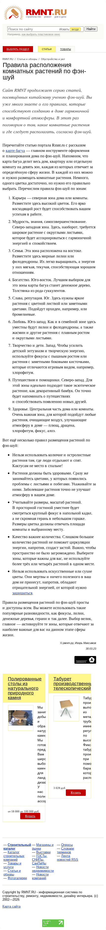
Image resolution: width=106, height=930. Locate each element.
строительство (33, 17)
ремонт (48, 17)
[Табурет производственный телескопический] (66, 720)
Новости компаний (40, 876)
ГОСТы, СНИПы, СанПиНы (39, 859)
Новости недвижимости (43, 869)
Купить (30, 816)
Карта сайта (11, 906)
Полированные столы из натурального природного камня (25, 688)
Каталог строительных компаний (13, 855)
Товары (65, 49)
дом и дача (60, 17)
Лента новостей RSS (67, 857)
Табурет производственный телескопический (74, 683)
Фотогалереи (17, 878)
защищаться (22, 592)
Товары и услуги (12, 865)
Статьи (47, 49)
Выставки (43, 852)
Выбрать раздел (18, 49)
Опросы (67, 845)
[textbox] (45, 29)
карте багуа (15, 150)
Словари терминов (65, 850)
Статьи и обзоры (12, 872)
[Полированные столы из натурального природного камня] (20, 729)
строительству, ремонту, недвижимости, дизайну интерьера (47, 896)
